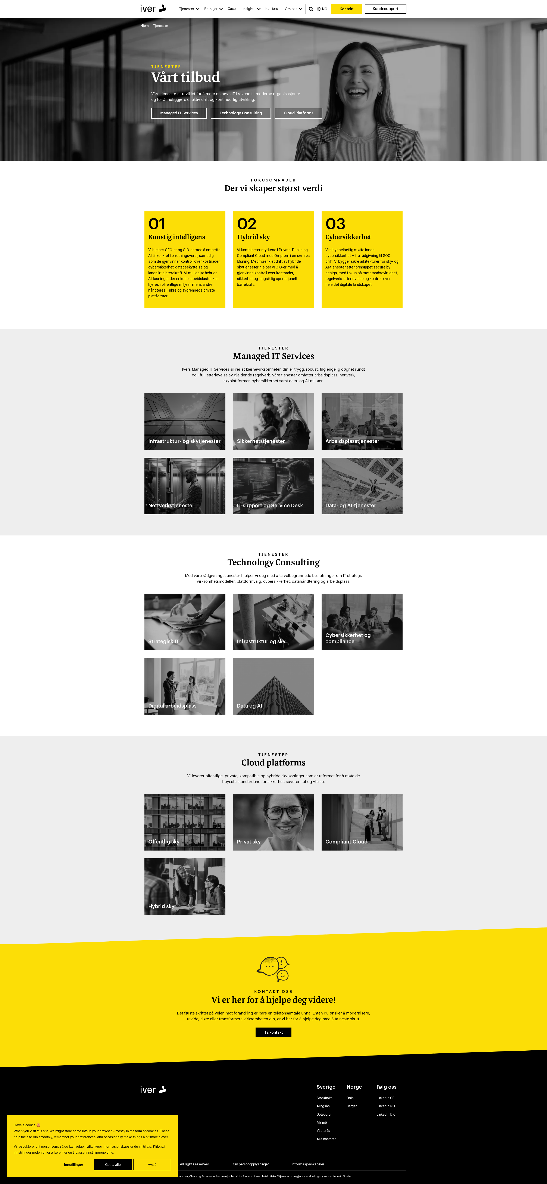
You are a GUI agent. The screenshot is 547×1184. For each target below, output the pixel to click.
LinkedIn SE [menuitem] (385, 1098)
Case (232, 8)
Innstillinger (73, 1164)
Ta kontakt (273, 1032)
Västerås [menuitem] (323, 1131)
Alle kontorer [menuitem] (326, 1139)
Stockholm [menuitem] (324, 1098)
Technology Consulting (241, 113)
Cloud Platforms (298, 113)
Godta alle (113, 1164)
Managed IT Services (179, 113)
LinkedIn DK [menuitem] (385, 1114)
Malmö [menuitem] (322, 1123)
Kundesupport (385, 9)
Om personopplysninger (251, 1164)
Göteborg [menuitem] (324, 1114)
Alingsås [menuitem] (323, 1106)
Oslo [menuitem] (350, 1098)
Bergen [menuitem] (352, 1106)
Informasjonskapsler (307, 1164)
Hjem (145, 26)
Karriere (271, 8)
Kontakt (347, 9)
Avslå (152, 1164)
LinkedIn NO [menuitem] (385, 1106)
